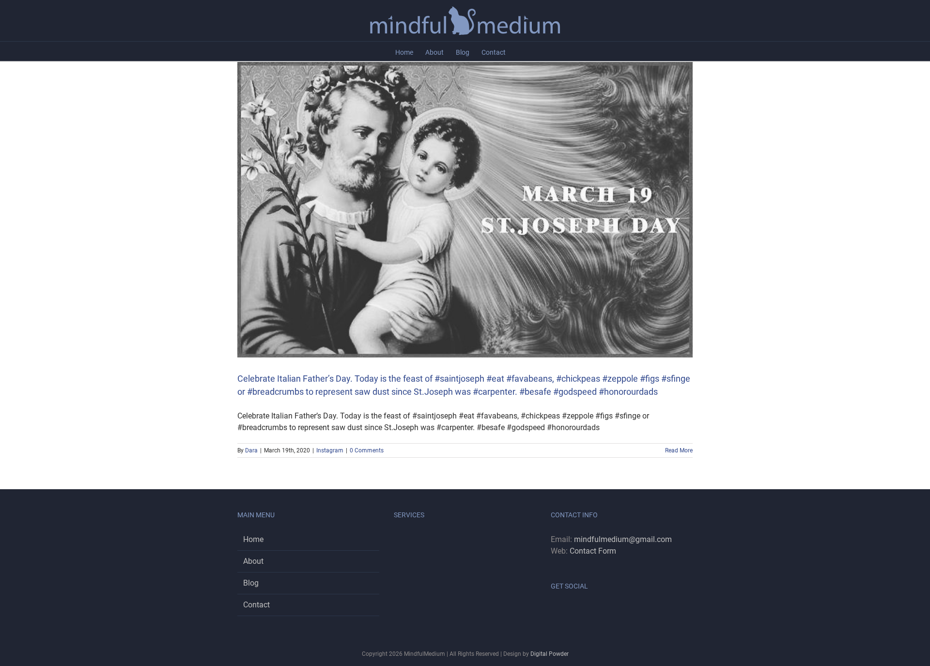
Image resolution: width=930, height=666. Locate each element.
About (253, 561)
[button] (520, 51)
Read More (679, 450)
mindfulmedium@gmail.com (623, 539)
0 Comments (367, 450)
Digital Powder (549, 654)
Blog (251, 583)
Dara (251, 450)
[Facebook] (554, 611)
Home (253, 539)
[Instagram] (567, 611)
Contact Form (593, 551)
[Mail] (580, 611)
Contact (256, 604)
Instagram (329, 450)
